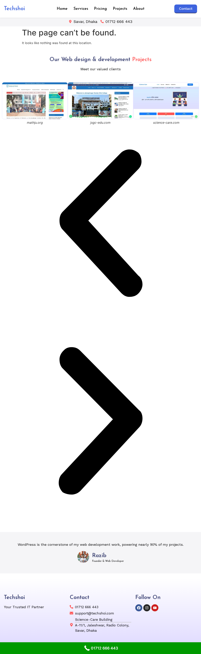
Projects (120, 9)
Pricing (100, 9)
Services (80, 9)
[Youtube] (154, 607)
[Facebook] (138, 607)
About (138, 9)
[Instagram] (146, 607)
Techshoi (14, 9)
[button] (100, 224)
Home (62, 9)
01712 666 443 (118, 21)
